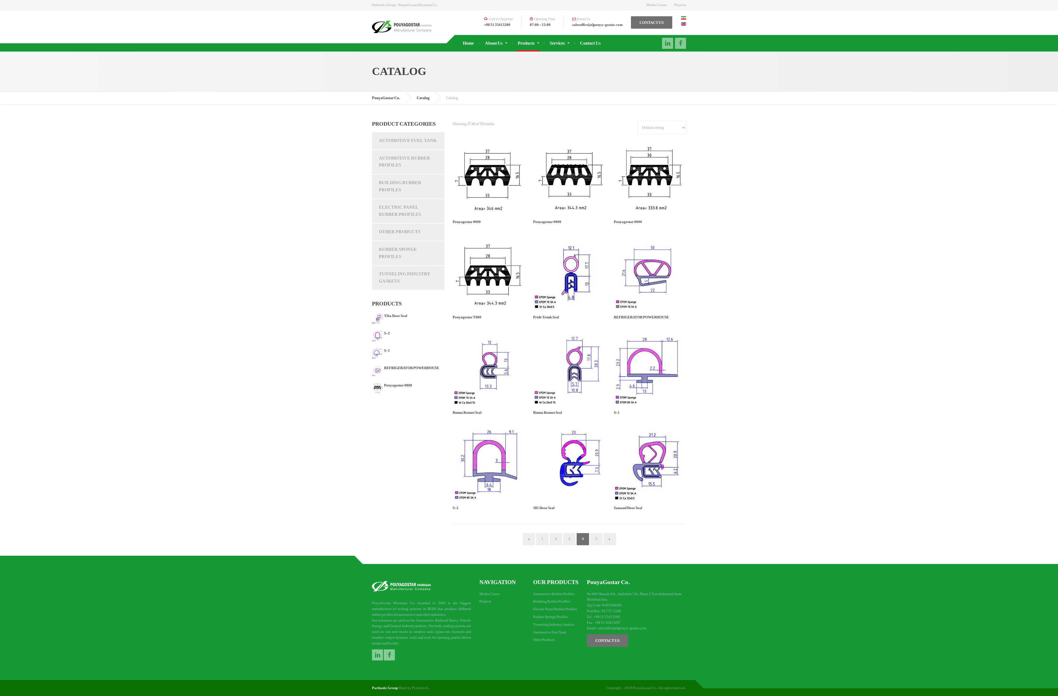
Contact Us (590, 43)
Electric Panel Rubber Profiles (400, 211)
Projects (680, 5)
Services (557, 43)
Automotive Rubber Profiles (404, 162)
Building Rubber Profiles (400, 186)
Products (526, 43)
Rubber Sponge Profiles (398, 253)
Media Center (656, 5)
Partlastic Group (385, 688)
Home (468, 43)
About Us (494, 43)
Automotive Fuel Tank (408, 140)
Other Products (399, 231)
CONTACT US (651, 22)
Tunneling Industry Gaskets (404, 278)
